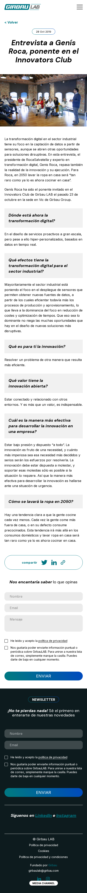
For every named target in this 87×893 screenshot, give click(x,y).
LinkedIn (43, 815)
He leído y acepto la (39, 640)
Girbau (52, 865)
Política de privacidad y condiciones (43, 857)
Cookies (43, 851)
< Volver (11, 22)
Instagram (66, 815)
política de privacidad (52, 640)
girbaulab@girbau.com (44, 870)
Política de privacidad (43, 845)
